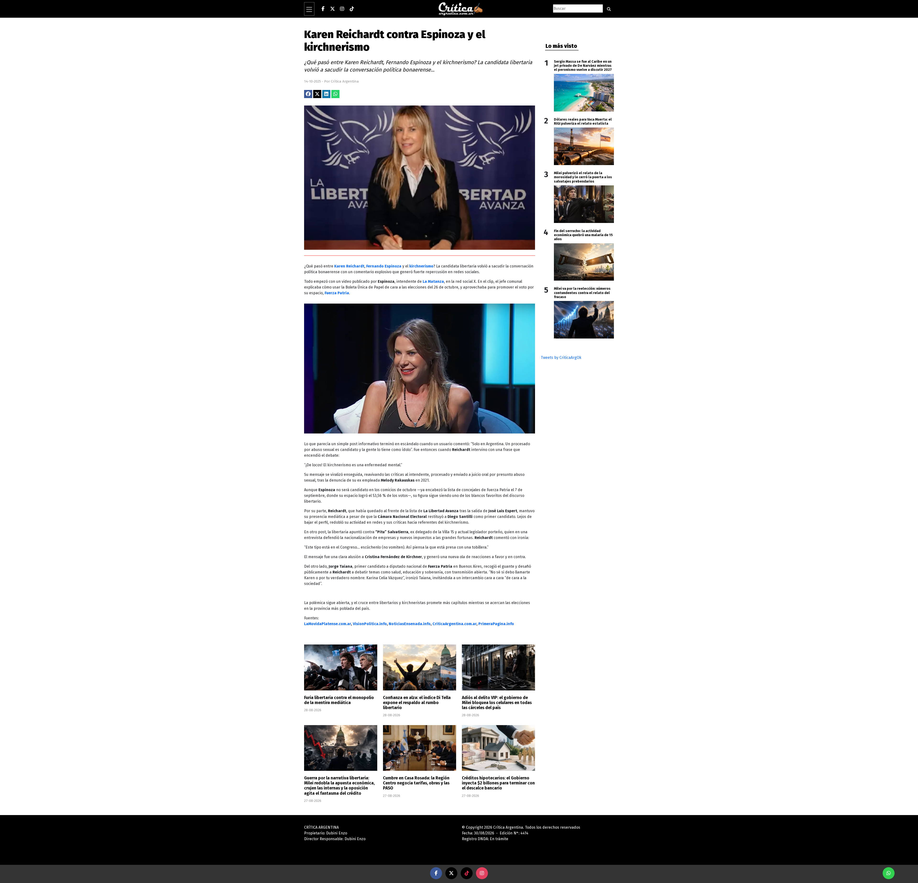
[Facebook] (323, 8)
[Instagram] (342, 8)
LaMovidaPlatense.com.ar (327, 624)
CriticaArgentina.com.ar (454, 624)
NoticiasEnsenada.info (410, 624)
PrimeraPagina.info (496, 624)
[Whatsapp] (889, 873)
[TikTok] (351, 8)
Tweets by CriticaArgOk (561, 357)
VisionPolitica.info (370, 624)
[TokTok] (467, 873)
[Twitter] (332, 8)
